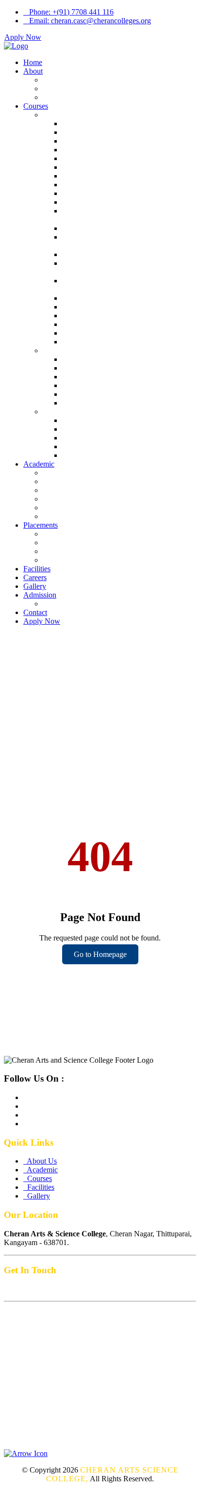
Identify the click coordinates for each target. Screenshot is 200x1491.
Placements (40, 525)
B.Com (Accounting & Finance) (111, 150)
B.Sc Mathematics (90, 315)
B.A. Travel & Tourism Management (118, 167)
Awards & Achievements (81, 490)
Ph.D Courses (64, 411)
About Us (58, 80)
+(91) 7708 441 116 (71, 12)
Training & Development (81, 542)
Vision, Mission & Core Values (90, 88)
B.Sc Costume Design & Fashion (113, 254)
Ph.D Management (91, 446)
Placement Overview (75, 534)
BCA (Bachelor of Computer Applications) (128, 176)
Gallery (34, 586)
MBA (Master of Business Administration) (127, 403)
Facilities (36, 569)
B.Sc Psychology (88, 298)
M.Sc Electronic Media (97, 385)
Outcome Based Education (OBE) (95, 507)
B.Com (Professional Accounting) (114, 141)
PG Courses (61, 350)
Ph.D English (82, 438)
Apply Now (22, 37)
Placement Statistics (73, 560)
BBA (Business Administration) (110, 158)
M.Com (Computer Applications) (113, 359)
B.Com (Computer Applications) (112, 132)
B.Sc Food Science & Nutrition (110, 324)
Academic (38, 464)
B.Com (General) (89, 123)
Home (32, 62)
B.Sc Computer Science (98, 184)
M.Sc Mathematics (90, 368)
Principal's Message (73, 97)
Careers (35, 577)
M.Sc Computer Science (99, 377)
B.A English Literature (97, 342)
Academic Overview (74, 473)
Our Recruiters (65, 551)
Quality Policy (65, 499)
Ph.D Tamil (80, 420)
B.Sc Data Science (90, 202)
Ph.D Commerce (88, 429)
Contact (35, 612)
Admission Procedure (76, 604)
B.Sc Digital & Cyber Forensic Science (122, 228)
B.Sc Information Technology (107, 193)
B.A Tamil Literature (94, 333)
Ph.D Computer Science (99, 455)
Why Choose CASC (74, 516)
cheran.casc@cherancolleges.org (90, 20)
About (33, 71)
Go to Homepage (100, 954)
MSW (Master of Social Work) (109, 394)
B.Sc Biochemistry (91, 307)
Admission (39, 595)
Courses (35, 106)
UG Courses (62, 115)
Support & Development (80, 481)
